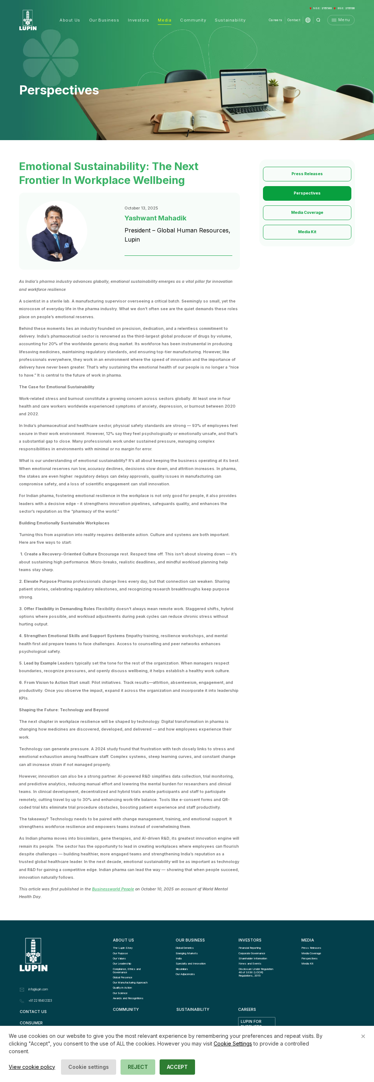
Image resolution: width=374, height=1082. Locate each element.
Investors (138, 20)
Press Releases (307, 174)
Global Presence (122, 977)
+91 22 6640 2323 (40, 1000)
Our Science (120, 993)
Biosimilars (182, 969)
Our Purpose (120, 953)
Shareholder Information (252, 958)
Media (164, 20)
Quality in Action (122, 987)
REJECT (138, 1067)
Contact (293, 20)
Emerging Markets (187, 953)
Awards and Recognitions (128, 998)
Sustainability (230, 20)
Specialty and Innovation (191, 963)
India (179, 958)
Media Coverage (307, 212)
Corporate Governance (251, 953)
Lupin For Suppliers (252, 1024)
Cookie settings (88, 1067)
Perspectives (307, 193)
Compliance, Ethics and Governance (127, 970)
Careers (275, 20)
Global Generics (185, 948)
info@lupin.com (38, 989)
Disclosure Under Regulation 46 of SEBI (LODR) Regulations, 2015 (256, 972)
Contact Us (33, 1011)
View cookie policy (32, 1067)
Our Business (104, 20)
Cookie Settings (233, 1043)
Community (193, 20)
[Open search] (318, 20)
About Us (70, 20)
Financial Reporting (249, 948)
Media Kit (307, 232)
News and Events (250, 963)
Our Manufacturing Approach (130, 982)
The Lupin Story (123, 948)
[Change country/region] (307, 20)
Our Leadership (122, 963)
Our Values (119, 958)
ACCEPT (177, 1067)
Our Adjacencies (185, 974)
